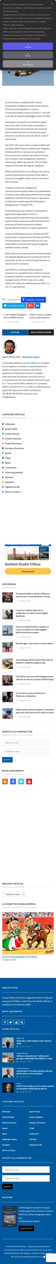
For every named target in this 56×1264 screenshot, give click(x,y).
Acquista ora (26, 1228)
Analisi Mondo (12, 433)
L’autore (15, 332)
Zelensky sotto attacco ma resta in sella (34, 1042)
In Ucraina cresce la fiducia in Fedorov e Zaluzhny (30, 694)
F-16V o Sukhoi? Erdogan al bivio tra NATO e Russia (15, 316)
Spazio (8, 453)
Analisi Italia (11, 429)
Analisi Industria (13, 438)
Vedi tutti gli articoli (30, 357)
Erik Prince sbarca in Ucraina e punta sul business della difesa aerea (35, 1087)
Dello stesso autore (41, 332)
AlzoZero (9, 482)
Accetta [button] (28, 47)
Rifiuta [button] (27, 56)
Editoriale (10, 424)
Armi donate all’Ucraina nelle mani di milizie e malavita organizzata (34, 661)
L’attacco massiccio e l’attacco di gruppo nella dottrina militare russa (34, 1057)
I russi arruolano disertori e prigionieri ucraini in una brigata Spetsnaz (32, 613)
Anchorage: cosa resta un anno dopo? (34, 643)
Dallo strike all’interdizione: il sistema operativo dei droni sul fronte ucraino (35, 711)
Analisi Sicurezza (13, 443)
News (7, 462)
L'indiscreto (10, 467)
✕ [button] (52, 4)
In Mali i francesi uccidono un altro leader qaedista (40, 316)
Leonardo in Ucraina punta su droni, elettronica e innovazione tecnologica (35, 1073)
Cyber (8, 458)
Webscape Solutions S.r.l (33, 1257)
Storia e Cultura (12, 491)
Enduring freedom (14, 472)
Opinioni (9, 477)
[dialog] (28, 35)
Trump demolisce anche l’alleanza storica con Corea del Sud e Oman (33, 595)
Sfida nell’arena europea (19, 956)
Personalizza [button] (28, 65)
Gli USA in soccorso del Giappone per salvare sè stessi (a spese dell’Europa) (35, 678)
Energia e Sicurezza (14, 448)
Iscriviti (7, 760)
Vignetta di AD (12, 487)
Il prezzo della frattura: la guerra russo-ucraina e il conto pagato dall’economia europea (32, 629)
